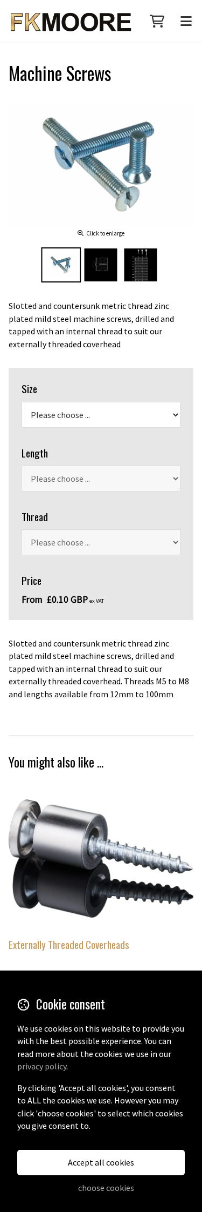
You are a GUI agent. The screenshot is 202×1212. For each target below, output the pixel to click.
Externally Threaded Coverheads (69, 944)
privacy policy (41, 1066)
